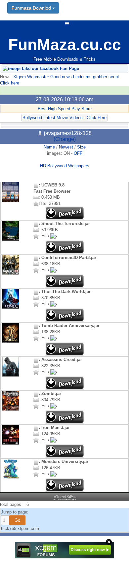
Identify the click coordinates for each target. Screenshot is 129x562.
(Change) (65, 139)
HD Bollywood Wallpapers (64, 165)
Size (81, 147)
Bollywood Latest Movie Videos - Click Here (64, 117)
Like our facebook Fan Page (50, 68)
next (62, 496)
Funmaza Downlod (32, 8)
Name (49, 147)
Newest (66, 147)
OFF (78, 153)
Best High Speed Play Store (65, 108)
